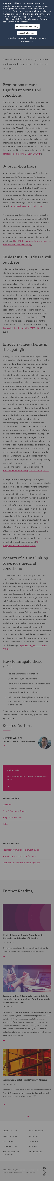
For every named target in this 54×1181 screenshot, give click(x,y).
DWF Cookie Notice (19, 21)
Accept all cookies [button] (27, 33)
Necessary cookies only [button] (27, 26)
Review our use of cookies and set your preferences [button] (28, 39)
